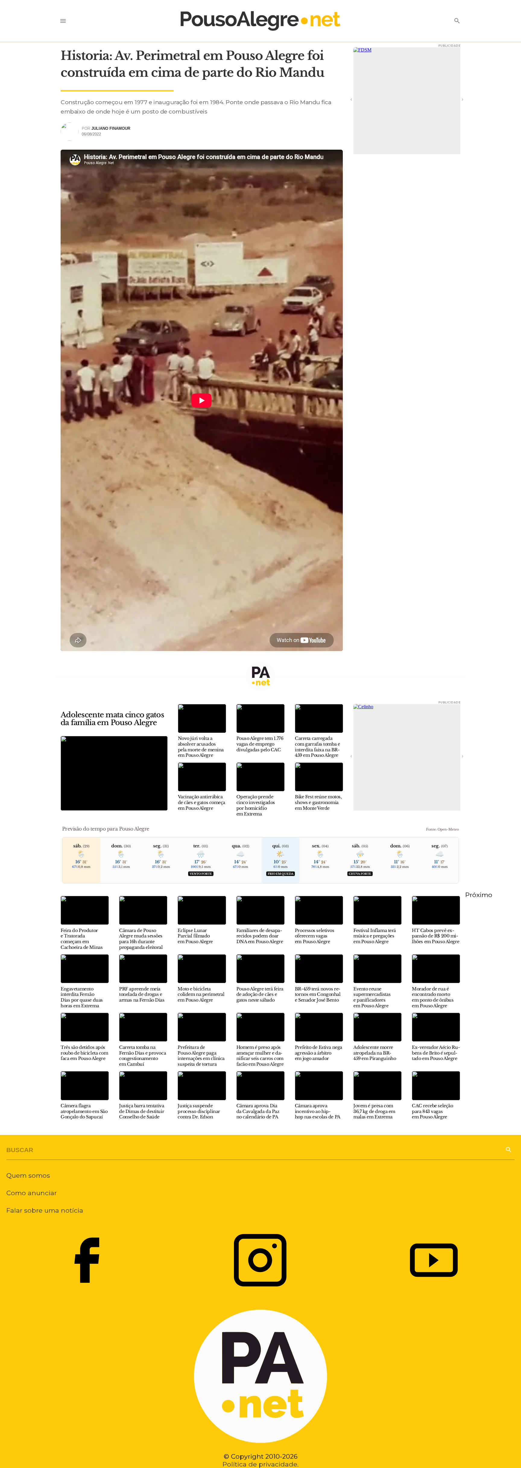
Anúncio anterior (359, 99)
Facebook (86, 1260)
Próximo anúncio (454, 99)
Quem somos (28, 1175)
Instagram (260, 1260)
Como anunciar (31, 1193)
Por (106, 128)
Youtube (433, 1260)
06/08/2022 (91, 134)
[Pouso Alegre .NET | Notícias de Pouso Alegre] (260, 21)
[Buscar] (508, 1149)
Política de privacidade (260, 1464)
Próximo (478, 895)
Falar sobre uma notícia (44, 1210)
